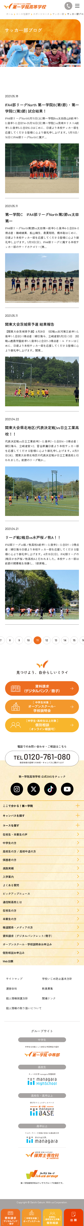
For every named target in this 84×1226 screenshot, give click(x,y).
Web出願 (8, 961)
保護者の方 (9, 860)
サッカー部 (58, 14)
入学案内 (8, 877)
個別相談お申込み (14, 953)
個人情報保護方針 (17, 998)
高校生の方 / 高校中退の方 (19, 851)
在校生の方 (9, 910)
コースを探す (23, 14)
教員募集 (47, 988)
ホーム (9, 14)
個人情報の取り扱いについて (24, 1008)
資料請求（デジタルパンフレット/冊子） (28, 936)
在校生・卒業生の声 (15, 834)
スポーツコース (41, 14)
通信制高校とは (12, 902)
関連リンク (49, 998)
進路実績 (8, 868)
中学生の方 (9, 843)
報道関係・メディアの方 (18, 927)
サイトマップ (14, 979)
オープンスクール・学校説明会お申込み (27, 944)
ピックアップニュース (16, 894)
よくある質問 (11, 885)
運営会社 (11, 988)
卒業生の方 (9, 919)
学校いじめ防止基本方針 (57, 979)
